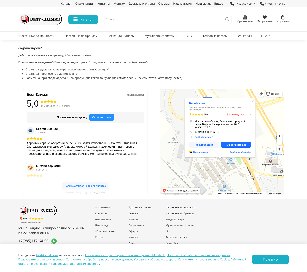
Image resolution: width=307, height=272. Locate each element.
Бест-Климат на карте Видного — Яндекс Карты (85, 193)
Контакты (103, 4)
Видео (218, 4)
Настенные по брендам (81, 36)
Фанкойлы (245, 36)
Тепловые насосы (215, 36)
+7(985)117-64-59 (33, 240)
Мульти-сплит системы (180, 225)
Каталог (66, 4)
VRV (189, 36)
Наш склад (203, 4)
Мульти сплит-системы (161, 36)
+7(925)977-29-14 (245, 3)
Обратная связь (105, 231)
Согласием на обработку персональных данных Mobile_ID (125, 255)
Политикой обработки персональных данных (198, 255)
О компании (84, 4)
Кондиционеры (175, 219)
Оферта (133, 231)
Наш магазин (182, 4)
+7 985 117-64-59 (275, 3)
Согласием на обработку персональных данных (99, 259)
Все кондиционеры (121, 36)
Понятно (270, 259)
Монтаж (119, 4)
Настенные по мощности (36, 36)
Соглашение (136, 225)
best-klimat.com (47, 255)
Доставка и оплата (142, 4)
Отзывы (164, 4)
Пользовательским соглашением (41, 259)
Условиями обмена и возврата (155, 259)
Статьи (99, 237)
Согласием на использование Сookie (203, 259)
